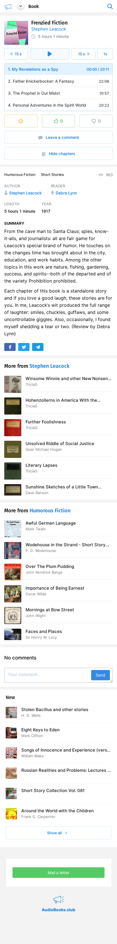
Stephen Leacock (48, 29)
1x (105, 54)
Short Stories (52, 174)
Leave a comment (62, 137)
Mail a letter (58, 872)
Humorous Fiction (19, 174)
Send (100, 675)
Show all (54, 833)
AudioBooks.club (58, 892)
